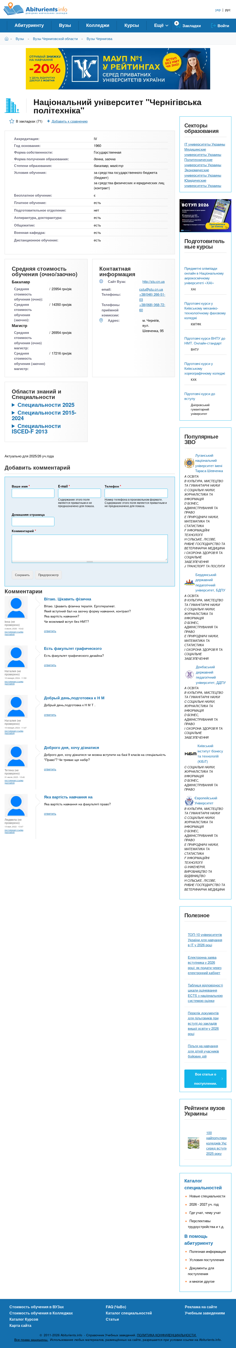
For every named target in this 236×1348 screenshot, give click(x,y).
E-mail (64, 486)
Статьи (112, 1319)
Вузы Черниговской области (55, 38)
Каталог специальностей (203, 1184)
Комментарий (24, 530)
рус (228, 9)
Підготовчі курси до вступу (199, 396)
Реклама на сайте (201, 1306)
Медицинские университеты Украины (202, 152)
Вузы (65, 25)
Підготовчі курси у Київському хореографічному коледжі (204, 368)
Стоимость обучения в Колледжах (41, 1313)
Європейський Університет (206, 800)
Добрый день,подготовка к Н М (74, 697)
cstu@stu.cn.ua (151, 289)
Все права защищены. (31, 1339)
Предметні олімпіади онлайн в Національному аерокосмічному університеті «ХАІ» (204, 275)
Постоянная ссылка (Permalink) (14, 632)
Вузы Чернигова (99, 38)
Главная (7, 38)
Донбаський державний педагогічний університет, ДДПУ (211, 674)
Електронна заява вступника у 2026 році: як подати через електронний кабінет (204, 965)
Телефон (113, 486)
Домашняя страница (28, 514)
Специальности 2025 (46, 404)
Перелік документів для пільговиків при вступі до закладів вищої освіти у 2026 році (203, 1023)
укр (218, 9)
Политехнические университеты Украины (202, 162)
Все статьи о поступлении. (205, 1079)
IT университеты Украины (204, 144)
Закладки (192, 25)
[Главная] (40, 8)
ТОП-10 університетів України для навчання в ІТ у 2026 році (205, 939)
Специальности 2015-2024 (44, 415)
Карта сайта (20, 1325)
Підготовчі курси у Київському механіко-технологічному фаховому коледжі (205, 310)
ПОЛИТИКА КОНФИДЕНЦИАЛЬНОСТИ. (167, 1335)
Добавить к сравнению (70, 121)
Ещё (159, 25)
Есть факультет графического (73, 648)
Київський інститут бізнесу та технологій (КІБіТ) (210, 753)
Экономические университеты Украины (202, 172)
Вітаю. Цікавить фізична (67, 599)
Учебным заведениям (205, 1313)
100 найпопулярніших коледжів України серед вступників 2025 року (220, 1143)
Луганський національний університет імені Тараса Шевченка (209, 463)
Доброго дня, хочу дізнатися (71, 747)
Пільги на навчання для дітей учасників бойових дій (203, 1050)
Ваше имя (21, 486)
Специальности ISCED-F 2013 (36, 428)
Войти (223, 25)
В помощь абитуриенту (198, 1239)
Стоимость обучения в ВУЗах (36, 1306)
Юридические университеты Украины (202, 183)
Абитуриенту (29, 25)
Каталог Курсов (23, 1319)
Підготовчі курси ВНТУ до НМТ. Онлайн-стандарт (204, 340)
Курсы (131, 25)
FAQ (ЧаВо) (116, 1306)
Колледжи (97, 25)
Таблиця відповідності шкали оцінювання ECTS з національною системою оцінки (205, 993)
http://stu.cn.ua (153, 281)
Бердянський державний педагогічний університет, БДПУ (210, 582)
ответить (50, 631)
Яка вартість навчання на (68, 797)
